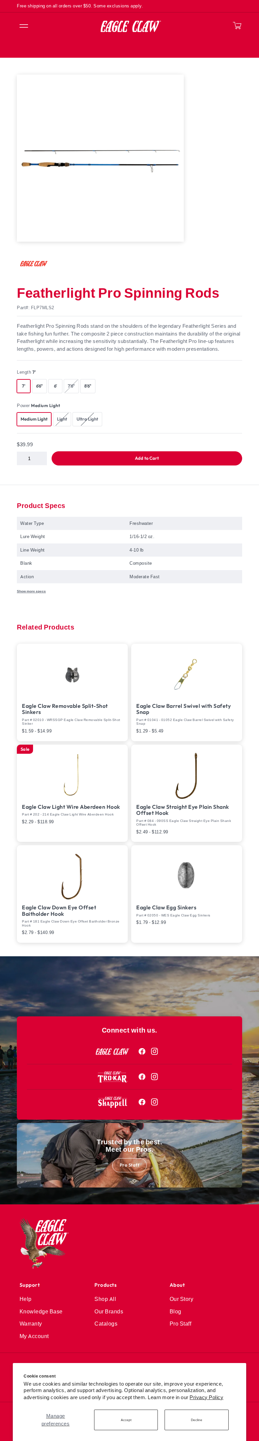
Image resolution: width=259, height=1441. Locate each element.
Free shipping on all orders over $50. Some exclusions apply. (80, 5)
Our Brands (108, 1311)
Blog (175, 1311)
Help (26, 1299)
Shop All (105, 1299)
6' (55, 386)
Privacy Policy (206, 1397)
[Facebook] (142, 1051)
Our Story (182, 1299)
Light (64, 419)
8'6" (87, 386)
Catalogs (105, 1323)
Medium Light (34, 419)
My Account (34, 1336)
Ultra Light (89, 419)
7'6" (73, 386)
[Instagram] (155, 1051)
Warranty (31, 1323)
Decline (196, 1420)
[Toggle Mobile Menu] (23, 26)
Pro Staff (130, 1165)
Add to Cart (147, 458)
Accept (126, 1420)
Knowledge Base (41, 1311)
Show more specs (31, 591)
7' (23, 386)
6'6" (39, 386)
